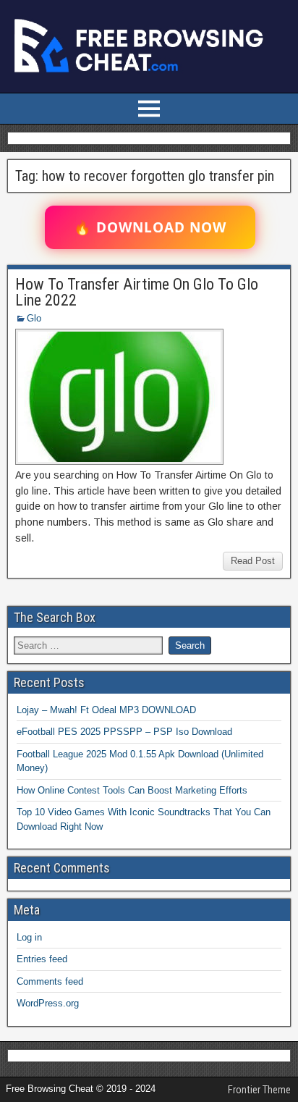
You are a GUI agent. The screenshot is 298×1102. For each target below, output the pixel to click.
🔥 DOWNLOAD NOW (150, 227)
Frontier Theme (259, 1089)
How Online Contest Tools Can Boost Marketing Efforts (132, 790)
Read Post (253, 560)
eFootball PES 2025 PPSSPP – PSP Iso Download (124, 731)
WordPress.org (48, 1003)
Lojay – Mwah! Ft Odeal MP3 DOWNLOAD (106, 709)
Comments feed (50, 981)
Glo (34, 318)
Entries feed (42, 959)
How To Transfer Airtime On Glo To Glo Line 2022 (136, 292)
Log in (29, 937)
